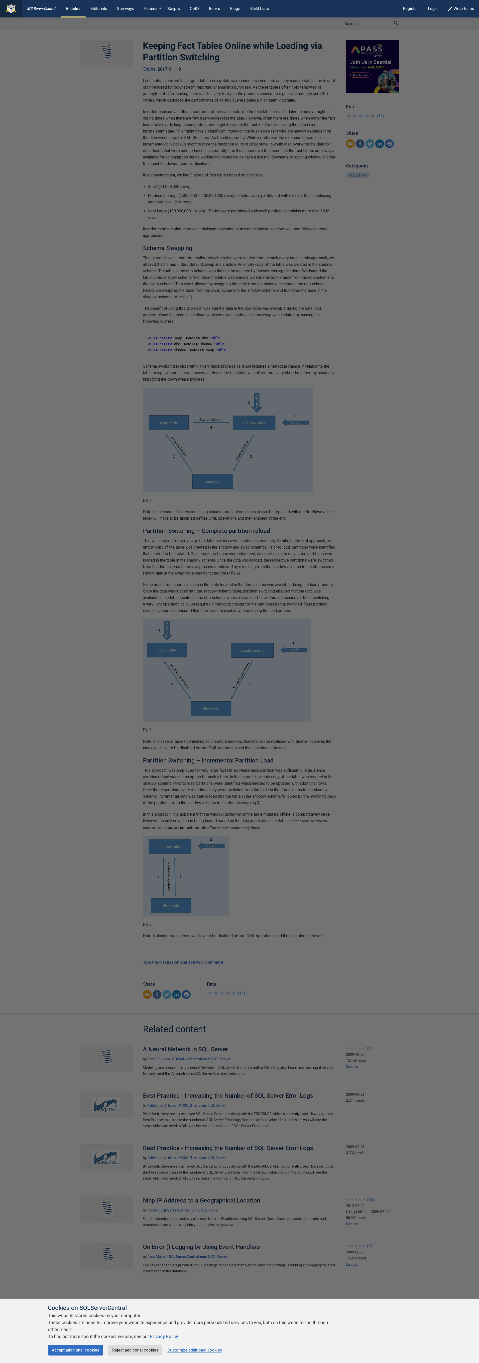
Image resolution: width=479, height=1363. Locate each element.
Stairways (125, 8)
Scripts (173, 8)
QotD (194, 8)
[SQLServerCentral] (11, 8)
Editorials (99, 8)
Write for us (464, 8)
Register (410, 8)
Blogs (235, 8)
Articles (73, 8)
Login (433, 8)
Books (214, 8)
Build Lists (259, 8)
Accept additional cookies (75, 1350)
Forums (150, 8)
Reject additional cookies (135, 1350)
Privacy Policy (164, 1336)
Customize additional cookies (194, 1350)
